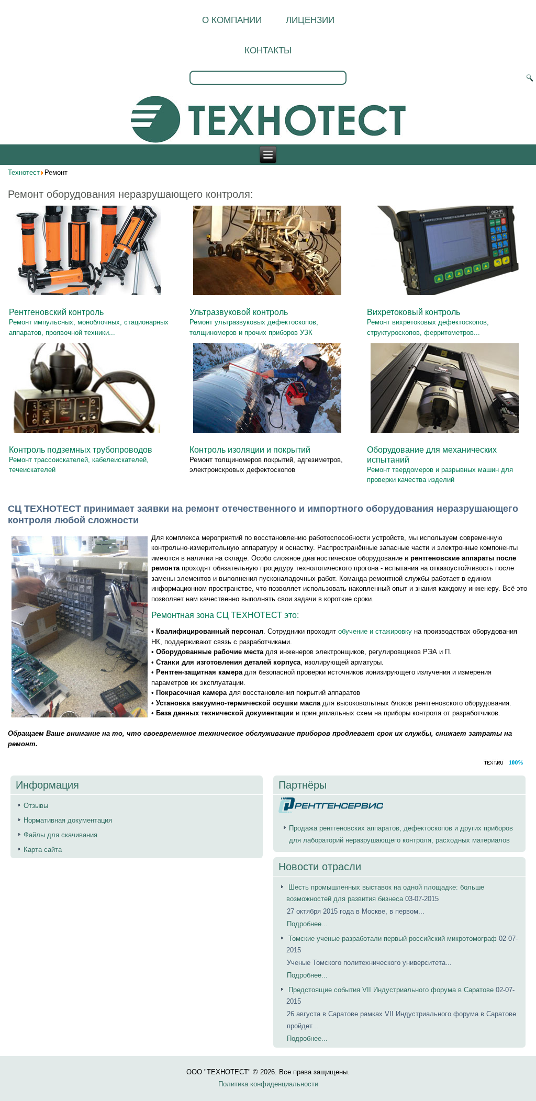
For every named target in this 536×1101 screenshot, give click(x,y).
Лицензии (310, 20)
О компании (232, 20)
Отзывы (36, 806)
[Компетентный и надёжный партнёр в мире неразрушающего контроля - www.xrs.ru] (330, 811)
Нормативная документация (68, 820)
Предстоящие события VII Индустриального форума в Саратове (391, 990)
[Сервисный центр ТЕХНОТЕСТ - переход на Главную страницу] (268, 120)
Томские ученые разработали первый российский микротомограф (393, 938)
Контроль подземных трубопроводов (80, 449)
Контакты (268, 50)
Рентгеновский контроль (56, 312)
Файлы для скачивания (60, 835)
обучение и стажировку (375, 631)
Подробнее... (307, 924)
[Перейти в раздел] (86, 296)
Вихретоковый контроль (413, 312)
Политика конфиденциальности (268, 1084)
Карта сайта (43, 849)
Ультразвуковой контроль (238, 312)
